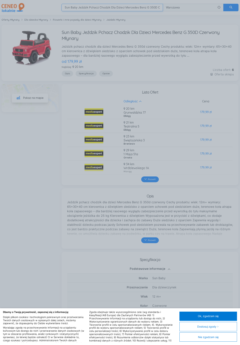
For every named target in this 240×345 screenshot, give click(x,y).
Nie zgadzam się (208, 337)
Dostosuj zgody (206, 326)
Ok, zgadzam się (208, 316)
